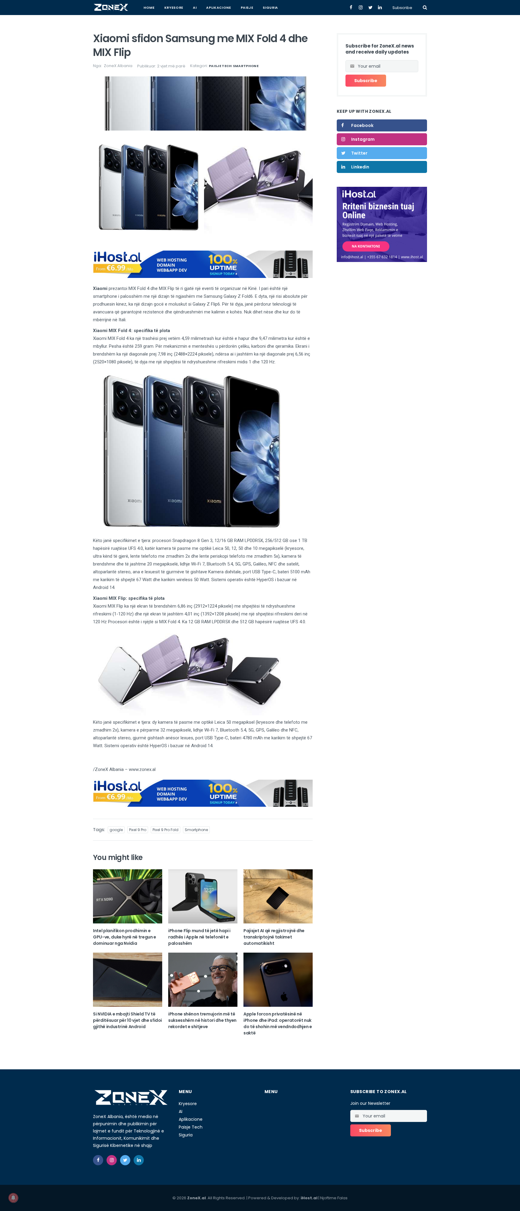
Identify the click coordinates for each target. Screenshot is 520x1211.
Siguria (270, 7)
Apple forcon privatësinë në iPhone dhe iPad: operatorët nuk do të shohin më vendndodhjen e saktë (277, 1023)
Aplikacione (218, 7)
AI (195, 7)
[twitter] (125, 1160)
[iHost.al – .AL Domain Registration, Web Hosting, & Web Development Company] (382, 224)
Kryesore (173, 7)
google (116, 829)
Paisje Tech (220, 65)
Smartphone (245, 65)
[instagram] (112, 1160)
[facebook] (98, 1160)
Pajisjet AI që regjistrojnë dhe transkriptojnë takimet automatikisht (274, 937)
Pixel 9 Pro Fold (165, 829)
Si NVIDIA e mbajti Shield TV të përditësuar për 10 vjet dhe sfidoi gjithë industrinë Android (127, 1020)
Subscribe (402, 8)
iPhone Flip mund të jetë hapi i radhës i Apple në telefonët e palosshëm (199, 937)
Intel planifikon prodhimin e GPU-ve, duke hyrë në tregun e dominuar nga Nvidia (124, 937)
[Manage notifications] (13, 1198)
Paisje (247, 7)
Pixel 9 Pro (137, 829)
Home (149, 7)
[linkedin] (139, 1160)
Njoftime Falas (334, 1198)
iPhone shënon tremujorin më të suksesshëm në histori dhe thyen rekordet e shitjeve (202, 1020)
